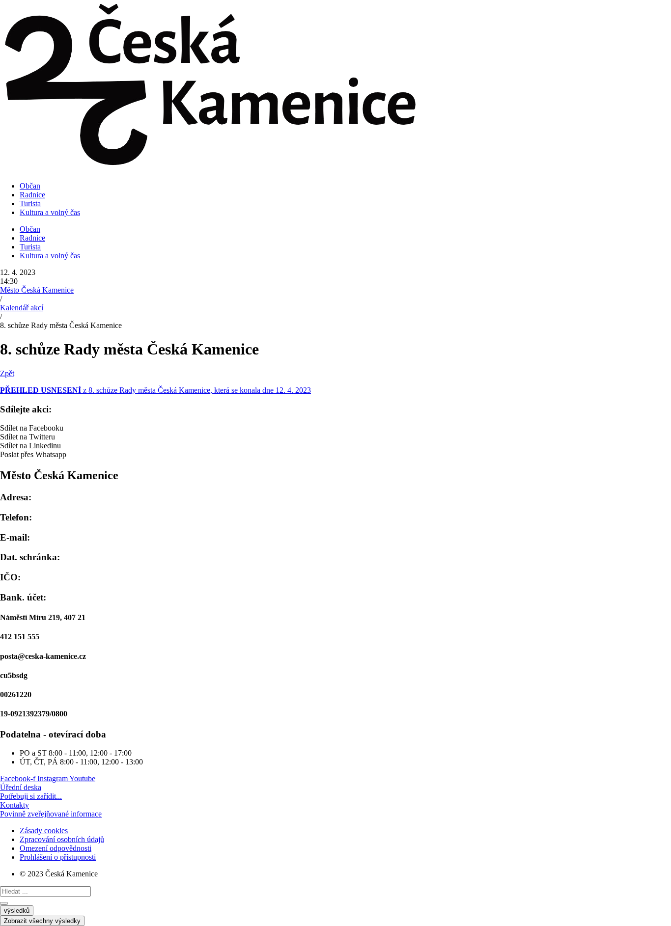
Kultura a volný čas (50, 212)
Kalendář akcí (21, 307)
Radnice (32, 195)
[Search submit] (4, 903)
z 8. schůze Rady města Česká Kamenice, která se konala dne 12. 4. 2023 (155, 390)
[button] (335, 428)
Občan (30, 186)
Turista (30, 203)
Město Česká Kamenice (37, 290)
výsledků (16, 910)
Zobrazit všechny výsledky (42, 921)
